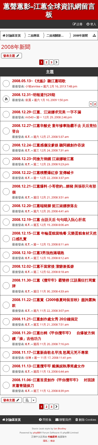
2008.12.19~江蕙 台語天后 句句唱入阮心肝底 (49, 219)
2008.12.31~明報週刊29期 (33, 94)
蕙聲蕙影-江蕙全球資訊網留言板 (49, 10)
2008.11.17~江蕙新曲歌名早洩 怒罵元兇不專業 (50, 352)
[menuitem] (91, 24)
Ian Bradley (60, 428)
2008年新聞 (15, 46)
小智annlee (32, 86)
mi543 (29, 117)
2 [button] (46, 62)
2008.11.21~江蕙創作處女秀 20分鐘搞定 (45, 318)
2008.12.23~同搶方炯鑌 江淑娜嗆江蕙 (43, 158)
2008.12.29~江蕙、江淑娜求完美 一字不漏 (46, 111)
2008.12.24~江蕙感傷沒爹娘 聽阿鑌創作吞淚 (48, 145)
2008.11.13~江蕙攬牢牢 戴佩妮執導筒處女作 (48, 365)
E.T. (28, 137)
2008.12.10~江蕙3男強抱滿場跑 (38, 252)
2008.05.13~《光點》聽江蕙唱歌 (39, 80)
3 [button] (51, 62)
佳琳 (28, 358)
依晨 (28, 100)
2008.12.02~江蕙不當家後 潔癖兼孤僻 (43, 266)
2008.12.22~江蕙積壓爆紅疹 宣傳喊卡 (43, 172)
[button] (56, 62)
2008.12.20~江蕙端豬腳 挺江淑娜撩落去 (44, 205)
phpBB (36, 432)
